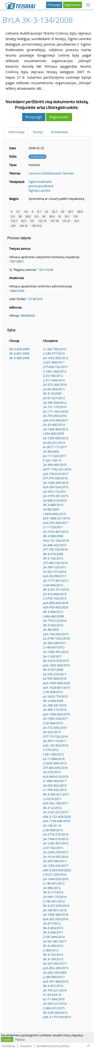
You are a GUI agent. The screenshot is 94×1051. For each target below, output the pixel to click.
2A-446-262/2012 (55, 545)
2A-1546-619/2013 (55, 839)
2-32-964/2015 (53, 723)
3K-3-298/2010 (53, 946)
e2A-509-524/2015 (55, 487)
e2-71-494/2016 (54, 999)
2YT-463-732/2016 (55, 563)
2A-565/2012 (51, 888)
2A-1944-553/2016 (55, 879)
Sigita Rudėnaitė (40, 181)
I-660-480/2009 (53, 616)
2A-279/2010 (51, 772)
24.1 (70, 211)
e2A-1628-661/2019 (56, 687)
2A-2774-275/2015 (55, 834)
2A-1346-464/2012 (55, 429)
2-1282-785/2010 (54, 349)
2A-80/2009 (51, 509)
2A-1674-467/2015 (55, 531)
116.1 (14, 221)
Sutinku (7, 1039)
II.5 (36, 216)
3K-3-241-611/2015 (56, 589)
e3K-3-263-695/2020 (57, 870)
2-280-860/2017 (54, 977)
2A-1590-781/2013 (55, 652)
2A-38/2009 (51, 451)
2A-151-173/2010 (55, 407)
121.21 (66, 221)
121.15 (42, 221)
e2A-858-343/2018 (55, 603)
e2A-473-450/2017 (55, 420)
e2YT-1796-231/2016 (57, 469)
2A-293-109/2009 (55, 972)
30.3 (28, 216)
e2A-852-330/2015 (55, 968)
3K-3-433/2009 (53, 701)
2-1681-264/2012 (54, 371)
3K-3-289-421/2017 (56, 794)
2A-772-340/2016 (55, 727)
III (60, 216)
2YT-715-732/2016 (55, 736)
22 (46, 211)
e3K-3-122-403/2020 (57, 816)
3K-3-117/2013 (53, 892)
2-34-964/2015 (53, 585)
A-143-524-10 (52, 994)
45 (43, 216)
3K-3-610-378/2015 (56, 661)
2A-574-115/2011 (55, 491)
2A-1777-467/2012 (55, 580)
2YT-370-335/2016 (55, 478)
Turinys (38, 132)
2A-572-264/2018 (55, 384)
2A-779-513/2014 (55, 620)
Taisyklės (26, 1046)
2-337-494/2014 (54, 937)
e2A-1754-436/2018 (56, 821)
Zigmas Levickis (39, 190)
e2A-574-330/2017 (55, 523)
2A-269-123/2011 (55, 567)
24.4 (79, 211)
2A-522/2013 (51, 732)
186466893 (27, 315)
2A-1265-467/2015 (55, 843)
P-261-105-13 (52, 460)
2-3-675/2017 (52, 799)
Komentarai (59, 132)
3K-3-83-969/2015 (55, 1012)
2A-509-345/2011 (55, 861)
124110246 (45, 269)
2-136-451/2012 (54, 883)
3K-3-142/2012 (53, 558)
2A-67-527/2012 (54, 398)
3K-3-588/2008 (53, 536)
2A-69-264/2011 (54, 389)
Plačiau (20, 1039)
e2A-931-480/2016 (55, 981)
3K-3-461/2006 (19, 353)
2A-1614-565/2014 (55, 857)
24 (62, 211)
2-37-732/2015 (53, 848)
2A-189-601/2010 (55, 910)
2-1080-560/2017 (54, 781)
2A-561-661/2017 (55, 941)
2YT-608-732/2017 (55, 367)
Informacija (16, 132)
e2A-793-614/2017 (55, 474)
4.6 (26, 211)
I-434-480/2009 (53, 433)
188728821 (16, 261)
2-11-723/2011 (53, 527)
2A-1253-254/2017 (55, 865)
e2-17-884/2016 (54, 759)
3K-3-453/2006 (19, 349)
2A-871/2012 (51, 923)
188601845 (16, 291)
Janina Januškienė (40, 186)
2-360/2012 (51, 950)
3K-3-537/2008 (53, 669)
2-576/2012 (51, 750)
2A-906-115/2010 (55, 709)
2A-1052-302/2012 (55, 358)
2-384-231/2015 (54, 1008)
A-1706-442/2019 (55, 790)
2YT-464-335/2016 (55, 768)
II (32, 211)
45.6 (51, 216)
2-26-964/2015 (53, 830)
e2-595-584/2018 (54, 678)
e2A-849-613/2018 (55, 776)
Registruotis (73, 5)
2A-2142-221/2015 (55, 812)
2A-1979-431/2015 (55, 496)
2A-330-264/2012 (55, 402)
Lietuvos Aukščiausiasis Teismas (51, 173)
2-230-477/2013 (54, 353)
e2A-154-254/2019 (55, 634)
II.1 (39, 211)
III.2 (67, 216)
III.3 (23, 221)
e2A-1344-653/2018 (56, 714)
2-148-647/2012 (54, 647)
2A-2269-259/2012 (55, 852)
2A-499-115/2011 (55, 741)
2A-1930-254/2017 (55, 718)
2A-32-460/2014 (54, 424)
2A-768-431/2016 (55, 705)
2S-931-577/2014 (54, 572)
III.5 (76, 221)
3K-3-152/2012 (53, 954)
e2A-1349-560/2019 (56, 665)
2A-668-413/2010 (55, 500)
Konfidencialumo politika (53, 1046)
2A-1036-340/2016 (55, 483)
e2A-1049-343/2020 (56, 683)
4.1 (18, 211)
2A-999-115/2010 (55, 897)
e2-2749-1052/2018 (56, 638)
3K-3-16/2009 (52, 393)
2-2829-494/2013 (54, 763)
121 (32, 221)
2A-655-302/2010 (55, 785)
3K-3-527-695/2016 (56, 905)
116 (75, 216)
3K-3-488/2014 (53, 505)
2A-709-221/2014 (55, 990)
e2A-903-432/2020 (55, 607)
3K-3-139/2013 (53, 959)
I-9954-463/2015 (54, 514)
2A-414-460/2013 (55, 594)
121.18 (54, 221)
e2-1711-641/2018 (55, 411)
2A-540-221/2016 (55, 1003)
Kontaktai (8, 1046)
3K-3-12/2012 (52, 808)
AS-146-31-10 (52, 825)
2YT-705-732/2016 (55, 549)
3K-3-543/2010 (53, 625)
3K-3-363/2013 (53, 928)
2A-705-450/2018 (55, 416)
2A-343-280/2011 (55, 643)
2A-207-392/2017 (55, 963)
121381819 (35, 299)
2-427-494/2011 (54, 362)
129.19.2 (36, 225)
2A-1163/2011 (52, 656)
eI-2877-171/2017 (55, 447)
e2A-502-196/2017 (55, 803)
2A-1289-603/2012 (55, 438)
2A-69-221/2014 (54, 442)
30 (20, 216)
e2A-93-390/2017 (55, 576)
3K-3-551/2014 (53, 986)
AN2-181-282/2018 (56, 540)
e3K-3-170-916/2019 (57, 1017)
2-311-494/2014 (54, 380)
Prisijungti (54, 5)
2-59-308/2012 (53, 692)
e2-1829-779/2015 (55, 696)
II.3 (12, 216)
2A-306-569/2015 (55, 465)
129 (13, 225)
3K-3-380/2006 (19, 358)
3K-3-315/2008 (53, 554)
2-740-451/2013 (54, 901)
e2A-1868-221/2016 (56, 518)
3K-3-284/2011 (53, 932)
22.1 (54, 211)
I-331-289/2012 (53, 754)
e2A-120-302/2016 (55, 745)
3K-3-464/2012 (53, 612)
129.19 (23, 225)
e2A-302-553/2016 (55, 919)
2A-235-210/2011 (55, 674)
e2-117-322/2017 (54, 456)
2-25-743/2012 (53, 376)
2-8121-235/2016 (54, 874)
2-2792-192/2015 (54, 598)
